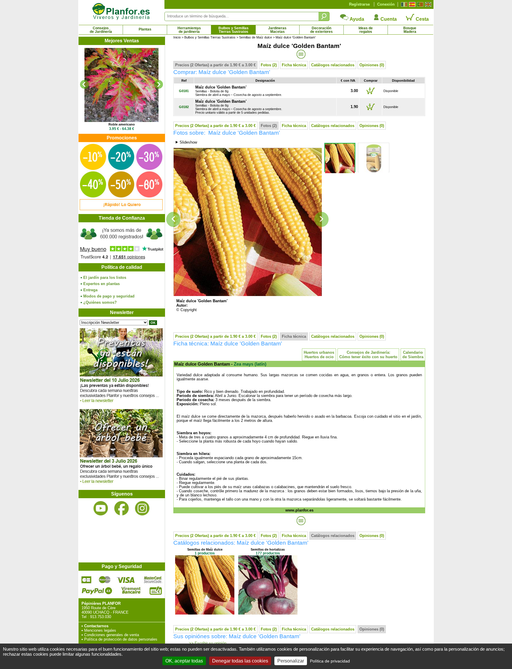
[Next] (158, 84)
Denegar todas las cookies (240, 660)
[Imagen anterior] (173, 219)
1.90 (354, 106)
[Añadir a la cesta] (371, 94)
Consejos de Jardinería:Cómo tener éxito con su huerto (368, 354)
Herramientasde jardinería (189, 30)
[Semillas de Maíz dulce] (204, 613)
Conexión (386, 4)
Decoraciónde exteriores (321, 30)
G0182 (184, 107)
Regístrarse (359, 4)
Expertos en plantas (101, 284)
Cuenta (388, 19)
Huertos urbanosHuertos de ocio (319, 354)
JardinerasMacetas (277, 30)
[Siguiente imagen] (321, 219)
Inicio (177, 37)
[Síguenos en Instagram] (142, 508)
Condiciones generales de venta (111, 635)
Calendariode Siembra (412, 354)
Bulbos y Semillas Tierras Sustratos (210, 37)
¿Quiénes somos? (100, 302)
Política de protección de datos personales (120, 639)
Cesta (422, 19)
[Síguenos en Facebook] (121, 508)
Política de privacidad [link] (330, 661)
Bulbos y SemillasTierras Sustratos (233, 30)
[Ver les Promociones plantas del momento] (121, 209)
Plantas (145, 29)
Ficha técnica (294, 65)
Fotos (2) (269, 65)
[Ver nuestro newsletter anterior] (121, 485)
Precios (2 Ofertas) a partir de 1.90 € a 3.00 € (215, 65)
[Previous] (84, 84)
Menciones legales (100, 630)
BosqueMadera (409, 30)
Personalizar (290, 660)
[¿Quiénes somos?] (121, 242)
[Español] (411, 4)
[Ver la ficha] (121, 85)
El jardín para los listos (104, 277)
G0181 (184, 91)
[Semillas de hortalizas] (267, 613)
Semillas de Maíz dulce (255, 37)
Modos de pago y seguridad (109, 296)
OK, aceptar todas (184, 660)
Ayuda (356, 19)
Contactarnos (96, 626)
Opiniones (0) (371, 65)
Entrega (90, 290)
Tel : (85, 617)
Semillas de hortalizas (268, 549)
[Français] (403, 4)
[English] (427, 4)
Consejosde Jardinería (101, 30)
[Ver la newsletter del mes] (121, 404)
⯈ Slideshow (186, 142)
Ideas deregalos (366, 30)
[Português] (419, 4)
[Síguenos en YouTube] (100, 508)
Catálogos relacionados (332, 65)
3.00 (354, 91)
